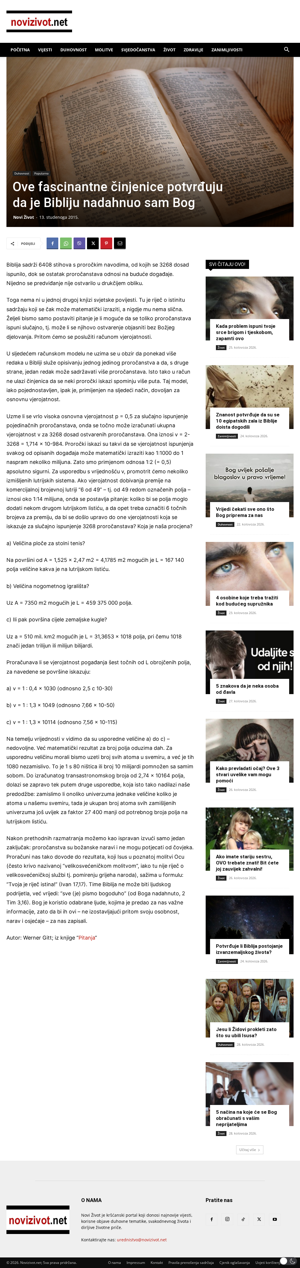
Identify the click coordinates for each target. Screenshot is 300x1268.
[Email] (120, 243)
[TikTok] (243, 1219)
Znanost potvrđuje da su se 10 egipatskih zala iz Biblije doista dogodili (247, 421)
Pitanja (87, 938)
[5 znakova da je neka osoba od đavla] (250, 662)
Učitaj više (247, 1149)
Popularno (41, 173)
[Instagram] (227, 1219)
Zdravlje (193, 49)
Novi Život (23, 217)
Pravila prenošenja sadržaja (191, 1262)
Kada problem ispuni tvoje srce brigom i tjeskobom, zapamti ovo (245, 332)
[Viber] (79, 243)
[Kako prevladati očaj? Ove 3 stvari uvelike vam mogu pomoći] (250, 751)
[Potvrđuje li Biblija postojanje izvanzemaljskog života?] (250, 925)
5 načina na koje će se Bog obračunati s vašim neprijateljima (246, 1118)
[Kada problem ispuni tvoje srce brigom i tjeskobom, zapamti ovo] (250, 308)
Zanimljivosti (227, 49)
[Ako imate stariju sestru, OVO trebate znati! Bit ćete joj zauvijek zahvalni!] (250, 839)
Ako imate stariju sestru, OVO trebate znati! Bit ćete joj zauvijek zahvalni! (247, 863)
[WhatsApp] (66, 243)
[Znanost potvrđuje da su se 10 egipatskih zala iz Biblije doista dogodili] (250, 397)
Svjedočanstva (138, 49)
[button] (286, 50)
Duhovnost (73, 49)
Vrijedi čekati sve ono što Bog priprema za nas (245, 512)
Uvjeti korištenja (268, 1262)
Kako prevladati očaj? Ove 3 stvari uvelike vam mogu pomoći (247, 774)
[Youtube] (275, 1219)
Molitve (104, 49)
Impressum (136, 1262)
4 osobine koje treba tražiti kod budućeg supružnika (247, 601)
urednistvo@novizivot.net (142, 1239)
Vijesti (45, 49)
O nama (114, 1262)
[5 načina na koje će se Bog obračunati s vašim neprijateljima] (250, 1094)
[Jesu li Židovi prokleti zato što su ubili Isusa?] (250, 1008)
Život (169, 49)
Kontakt (157, 1262)
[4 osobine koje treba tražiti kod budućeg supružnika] (250, 574)
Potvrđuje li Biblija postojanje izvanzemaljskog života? (249, 949)
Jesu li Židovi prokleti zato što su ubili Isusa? (246, 1032)
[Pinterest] (106, 243)
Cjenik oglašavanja (234, 1262)
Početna (20, 49)
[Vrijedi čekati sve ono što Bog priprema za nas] (250, 486)
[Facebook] (52, 243)
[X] (93, 243)
